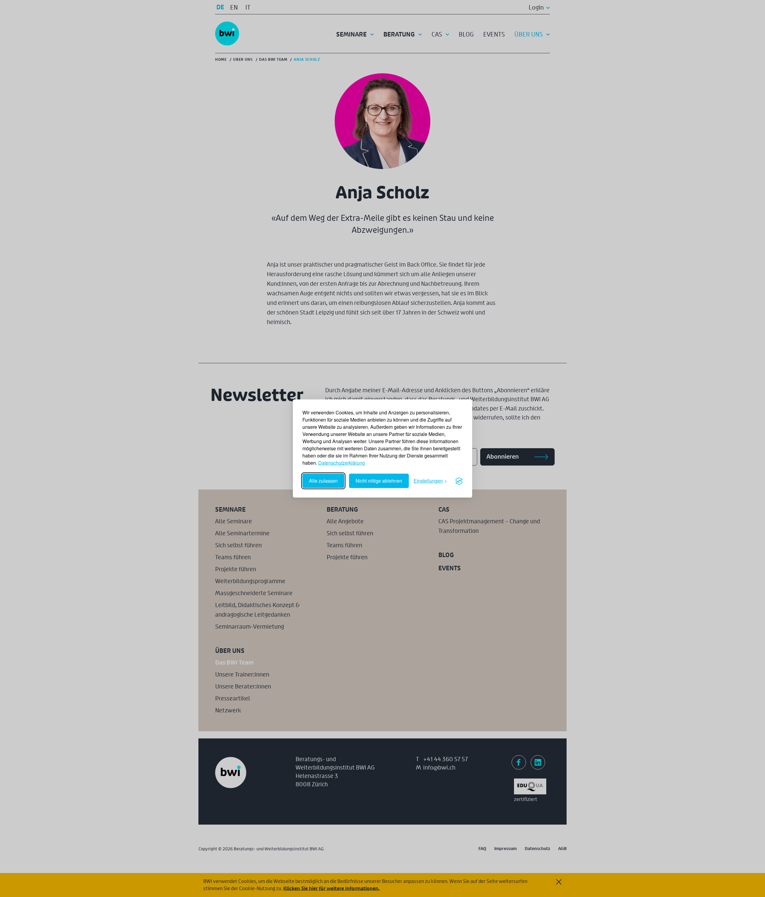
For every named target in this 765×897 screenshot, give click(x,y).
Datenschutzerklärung (341, 462)
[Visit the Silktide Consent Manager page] (459, 480)
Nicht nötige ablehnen (379, 480)
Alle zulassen (323, 480)
